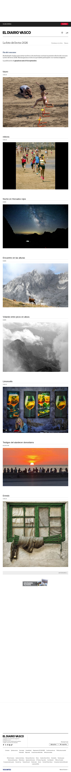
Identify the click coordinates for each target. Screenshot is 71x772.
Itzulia (39, 762)
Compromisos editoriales (37, 752)
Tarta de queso (61, 758)
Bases (66, 43)
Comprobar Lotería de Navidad (61, 762)
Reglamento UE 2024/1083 (39, 750)
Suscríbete (64, 24)
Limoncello (7, 381)
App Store (54, 744)
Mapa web (27, 752)
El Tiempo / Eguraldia (41, 760)
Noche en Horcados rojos (14, 199)
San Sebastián (50, 760)
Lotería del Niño (35, 764)
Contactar (7, 750)
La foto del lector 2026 (15, 42)
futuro (5, 71)
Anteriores (62, 573)
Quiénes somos (14, 750)
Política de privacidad (61, 750)
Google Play (64, 744)
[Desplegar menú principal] (67, 33)
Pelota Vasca (21, 760)
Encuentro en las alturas (14, 258)
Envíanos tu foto (57, 43)
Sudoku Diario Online (45, 758)
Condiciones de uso (50, 750)
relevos (6, 137)
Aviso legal (21, 750)
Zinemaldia (53, 758)
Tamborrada (34, 762)
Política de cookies (48, 752)
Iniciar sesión (62, 33)
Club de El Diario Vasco (47, 762)
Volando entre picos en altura (16, 317)
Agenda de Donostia (30, 760)
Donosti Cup (18, 762)
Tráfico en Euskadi (59, 760)
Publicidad (21, 752)
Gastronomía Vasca (20, 758)
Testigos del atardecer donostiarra (18, 442)
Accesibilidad (28, 750)
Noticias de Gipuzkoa (12, 760)
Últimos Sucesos (10, 758)
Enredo (6, 496)
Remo (37, 758)
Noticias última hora (30, 758)
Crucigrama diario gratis (8, 762)
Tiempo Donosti (26, 762)
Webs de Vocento (63, 769)
